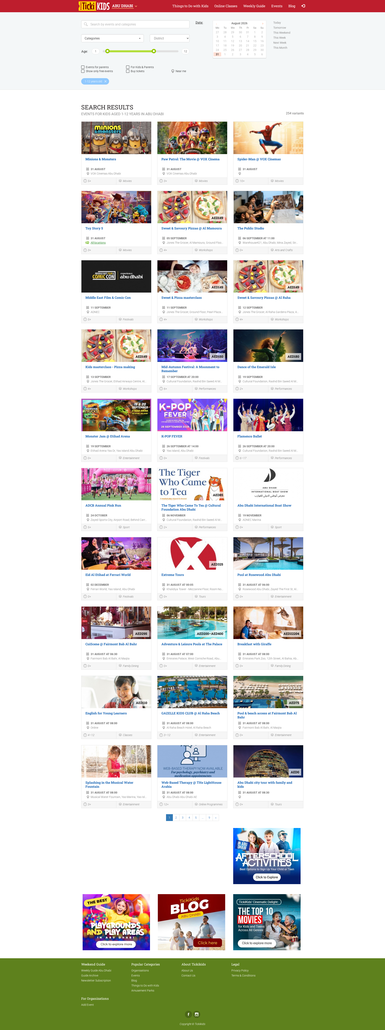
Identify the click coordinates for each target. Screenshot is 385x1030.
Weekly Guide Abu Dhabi (96, 970)
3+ (165, 181)
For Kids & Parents (142, 67)
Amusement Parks (142, 990)
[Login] (304, 6)
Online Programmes (211, 804)
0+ (241, 250)
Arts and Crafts (284, 250)
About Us (187, 970)
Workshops (206, 250)
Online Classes (225, 6)
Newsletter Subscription (96, 980)
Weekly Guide (254, 6)
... (203, 817)
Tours (202, 596)
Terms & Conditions (243, 975)
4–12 (91, 735)
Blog (291, 6)
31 (217, 54)
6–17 (243, 458)
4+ (165, 250)
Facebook (188, 1014)
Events (276, 6)
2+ (241, 388)
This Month (280, 47)
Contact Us (188, 975)
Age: (84, 51)
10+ (242, 181)
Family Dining (131, 665)
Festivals (128, 319)
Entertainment (131, 458)
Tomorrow (279, 27)
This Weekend (281, 32)
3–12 (167, 735)
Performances (207, 388)
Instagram (196, 1014)
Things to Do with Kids (190, 6)
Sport (126, 527)
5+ (89, 181)
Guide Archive (89, 975)
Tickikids (200, 1024)
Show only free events (99, 71)
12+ (166, 804)
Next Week (279, 42)
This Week (279, 37)
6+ (165, 388)
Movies (127, 181)
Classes (127, 735)
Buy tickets (137, 71)
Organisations (140, 970)
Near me (181, 71)
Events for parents (97, 67)
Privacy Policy (240, 970)
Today (277, 22)
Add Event (87, 1004)
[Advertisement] (116, 854)
